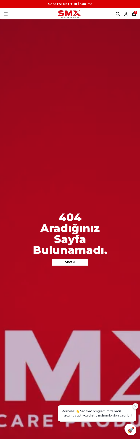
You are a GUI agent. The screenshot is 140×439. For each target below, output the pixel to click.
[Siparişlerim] (126, 14)
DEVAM (70, 262)
